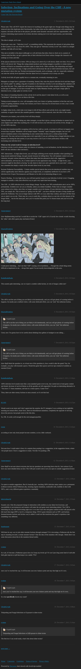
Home (3, 661)
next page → (5, 649)
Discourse (13, 666)
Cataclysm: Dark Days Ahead (11, 2)
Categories (10, 661)
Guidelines (20, 661)
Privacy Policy (44, 661)
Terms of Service (31, 661)
